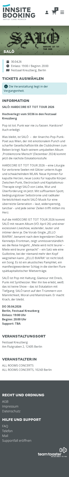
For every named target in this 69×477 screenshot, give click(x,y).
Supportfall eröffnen (16, 440)
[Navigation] (62, 12)
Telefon (7, 431)
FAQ (5, 426)
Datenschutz (11, 411)
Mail (5, 436)
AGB (5, 401)
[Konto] (46, 12)
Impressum (10, 406)
